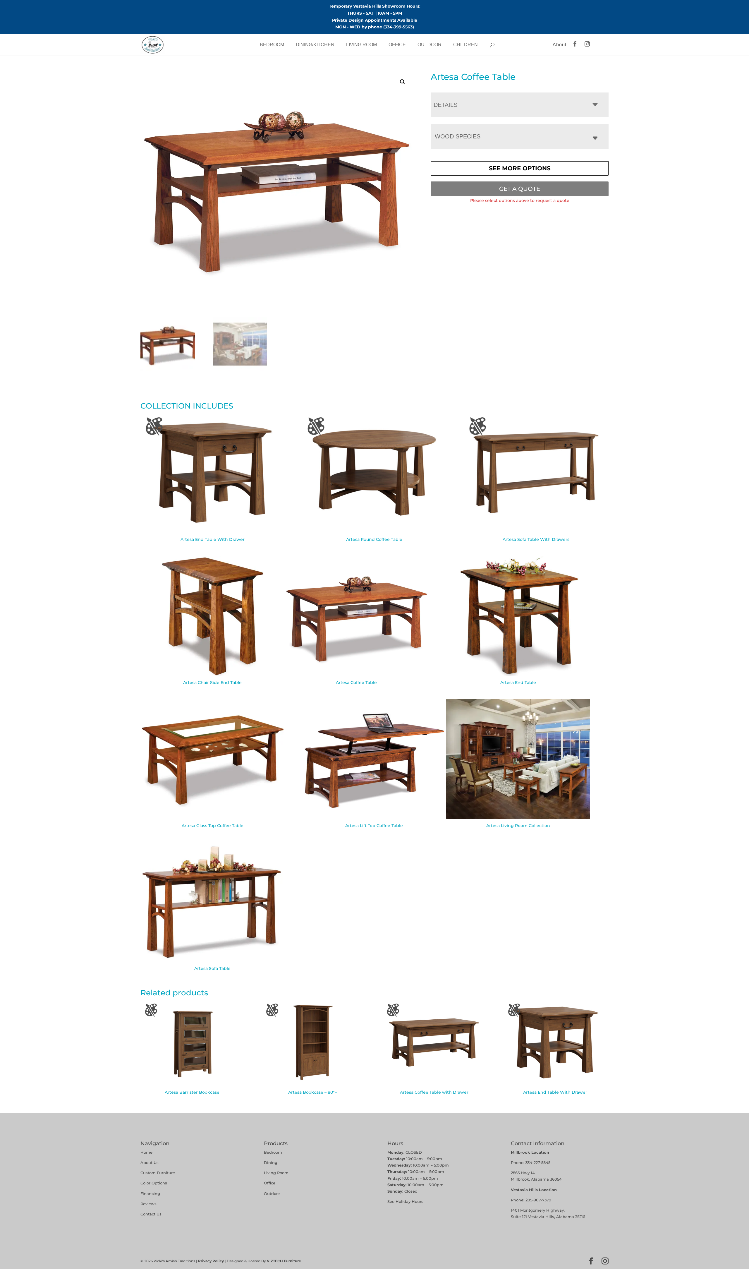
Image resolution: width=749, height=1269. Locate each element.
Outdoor (430, 44)
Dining (271, 1162)
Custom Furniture (157, 1172)
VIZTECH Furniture (284, 1261)
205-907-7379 (538, 1200)
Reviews (148, 1203)
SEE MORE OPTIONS (520, 168)
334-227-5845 (537, 1162)
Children (465, 44)
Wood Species (457, 136)
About (559, 44)
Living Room (361, 44)
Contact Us (151, 1214)
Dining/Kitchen (315, 44)
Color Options (153, 1183)
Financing (150, 1193)
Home (146, 1152)
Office (397, 44)
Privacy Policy (211, 1261)
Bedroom (272, 44)
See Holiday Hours (405, 1201)
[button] (402, 82)
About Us (149, 1162)
